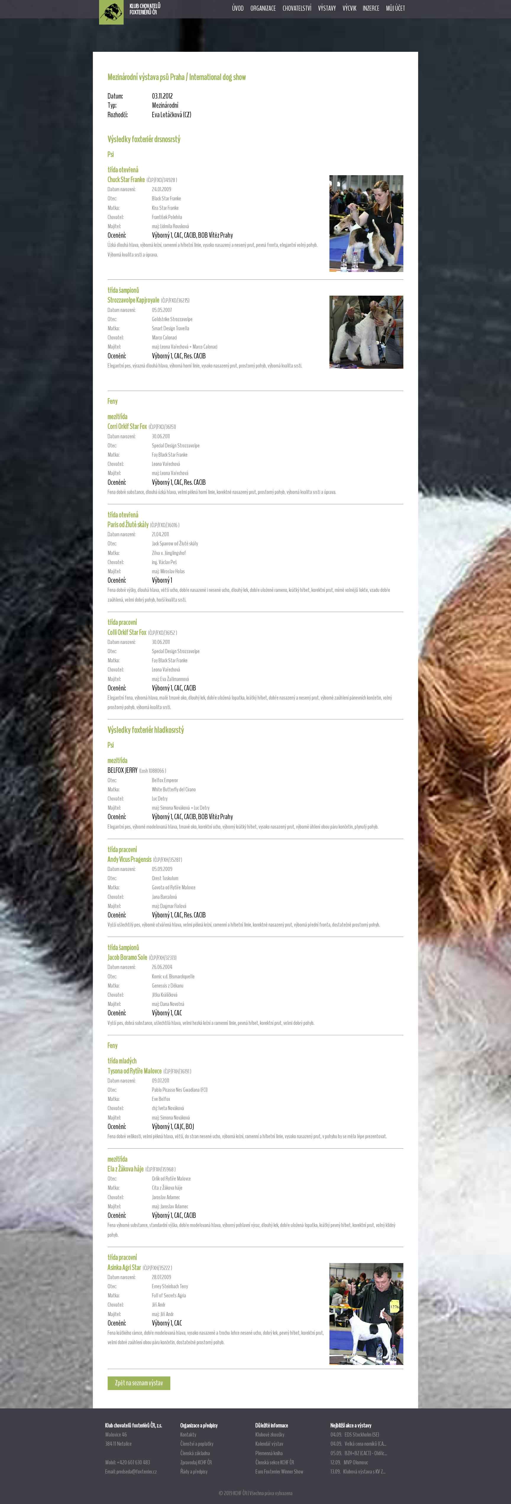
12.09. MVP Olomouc (349, 1462)
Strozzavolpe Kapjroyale (133, 300)
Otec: (112, 198)
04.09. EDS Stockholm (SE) (355, 1434)
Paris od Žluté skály (128, 525)
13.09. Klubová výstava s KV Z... (358, 1471)
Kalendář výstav (269, 1443)
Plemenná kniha (269, 1453)
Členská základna (195, 1453)
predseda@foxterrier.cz (137, 1471)
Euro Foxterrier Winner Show (279, 1471)
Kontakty (188, 1434)
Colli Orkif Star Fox (127, 632)
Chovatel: (116, 217)
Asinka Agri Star (124, 1268)
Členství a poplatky (197, 1443)
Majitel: (114, 226)
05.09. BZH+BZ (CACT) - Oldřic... (359, 1453)
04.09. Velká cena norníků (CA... (358, 1443)
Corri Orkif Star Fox (127, 426)
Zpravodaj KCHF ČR (196, 1462)
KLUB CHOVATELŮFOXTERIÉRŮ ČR (145, 9)
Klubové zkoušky (270, 1434)
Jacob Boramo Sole (127, 957)
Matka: (113, 208)
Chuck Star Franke (126, 180)
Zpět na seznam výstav (139, 1383)
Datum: (115, 96)
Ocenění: (117, 235)
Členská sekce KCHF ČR (275, 1462)
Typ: (112, 105)
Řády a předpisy (194, 1471)
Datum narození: (121, 189)
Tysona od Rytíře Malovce (135, 1071)
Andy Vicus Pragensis (129, 859)
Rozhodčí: (118, 115)
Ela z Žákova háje (126, 1169)
